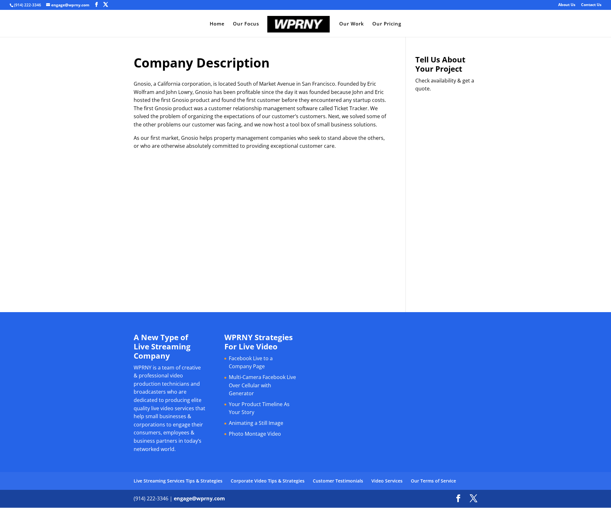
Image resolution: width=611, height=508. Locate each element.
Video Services (387, 481)
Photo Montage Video (255, 433)
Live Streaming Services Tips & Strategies (178, 481)
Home (217, 24)
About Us (566, 5)
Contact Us (591, 5)
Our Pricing (386, 24)
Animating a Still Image (256, 422)
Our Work (351, 24)
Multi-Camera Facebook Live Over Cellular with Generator (262, 385)
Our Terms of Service (433, 481)
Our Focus (246, 24)
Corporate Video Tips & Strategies (268, 481)
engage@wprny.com (199, 498)
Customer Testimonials (338, 481)
